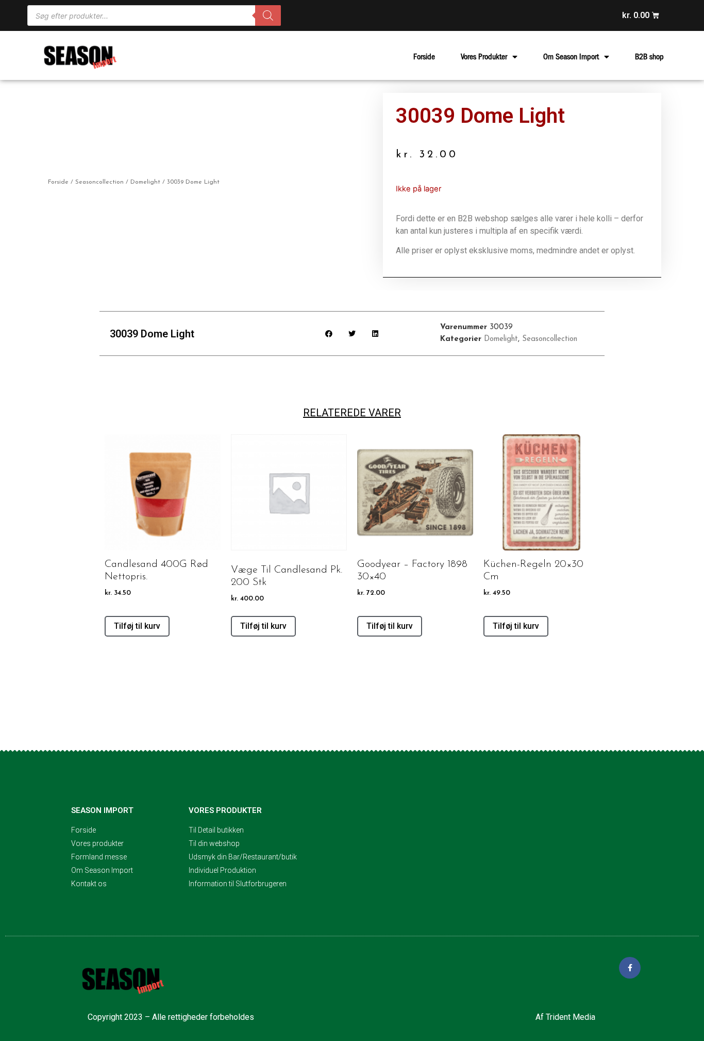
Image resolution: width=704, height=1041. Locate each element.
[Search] (268, 15)
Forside (424, 56)
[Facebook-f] (630, 968)
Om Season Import (571, 56)
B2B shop (649, 56)
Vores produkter (225, 810)
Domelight (145, 182)
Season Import (102, 810)
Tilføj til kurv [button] (137, 626)
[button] (329, 333)
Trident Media (570, 1017)
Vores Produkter (484, 56)
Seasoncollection (99, 182)
